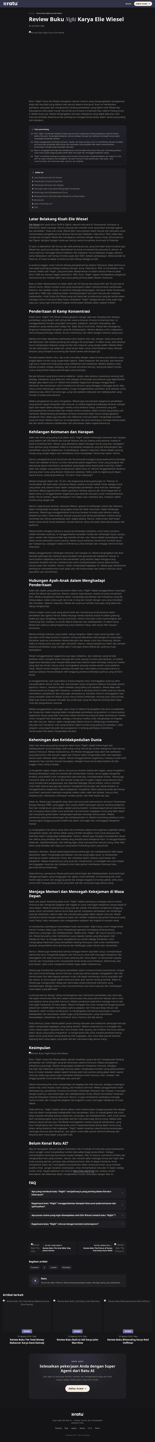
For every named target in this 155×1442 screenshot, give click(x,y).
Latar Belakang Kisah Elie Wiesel (48, 177)
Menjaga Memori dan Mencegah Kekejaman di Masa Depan (59, 196)
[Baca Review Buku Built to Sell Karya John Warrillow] (77, 1316)
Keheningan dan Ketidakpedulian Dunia (51, 192)
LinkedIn (53, 1267)
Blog (66, 1428)
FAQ (36, 207)
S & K (90, 1428)
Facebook (35, 1267)
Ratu (44, 1278)
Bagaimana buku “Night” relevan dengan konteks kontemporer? (65, 1224)
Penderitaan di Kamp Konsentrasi (48, 181)
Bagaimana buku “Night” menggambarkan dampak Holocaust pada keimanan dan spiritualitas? (73, 1205)
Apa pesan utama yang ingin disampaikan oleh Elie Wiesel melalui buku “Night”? (73, 1215)
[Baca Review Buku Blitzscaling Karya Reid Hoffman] (128, 1316)
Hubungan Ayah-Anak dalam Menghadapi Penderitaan (57, 189)
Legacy (74, 1428)
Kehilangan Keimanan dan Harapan (49, 185)
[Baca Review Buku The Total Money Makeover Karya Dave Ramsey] (27, 1316)
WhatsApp (66, 1267)
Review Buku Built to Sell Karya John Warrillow (77, 1341)
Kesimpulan (39, 200)
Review (27, 1331)
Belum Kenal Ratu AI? (43, 204)
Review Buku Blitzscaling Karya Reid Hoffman (128, 1341)
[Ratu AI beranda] (77, 1414)
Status (97, 1428)
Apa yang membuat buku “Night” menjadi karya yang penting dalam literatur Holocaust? (71, 1193)
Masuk (128, 4)
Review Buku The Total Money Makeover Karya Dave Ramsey (27, 1341)
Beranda (32, 13)
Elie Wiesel (34, 224)
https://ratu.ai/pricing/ (83, 1171)
